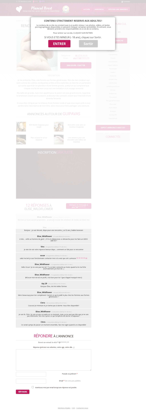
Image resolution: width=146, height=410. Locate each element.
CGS (73, 408)
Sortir (88, 43)
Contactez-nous (82, 408)
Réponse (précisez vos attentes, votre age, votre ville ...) (53, 347)
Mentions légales (64, 408)
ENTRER (59, 43)
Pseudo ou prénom (70, 374)
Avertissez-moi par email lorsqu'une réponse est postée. (56, 387)
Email (70, 381)
